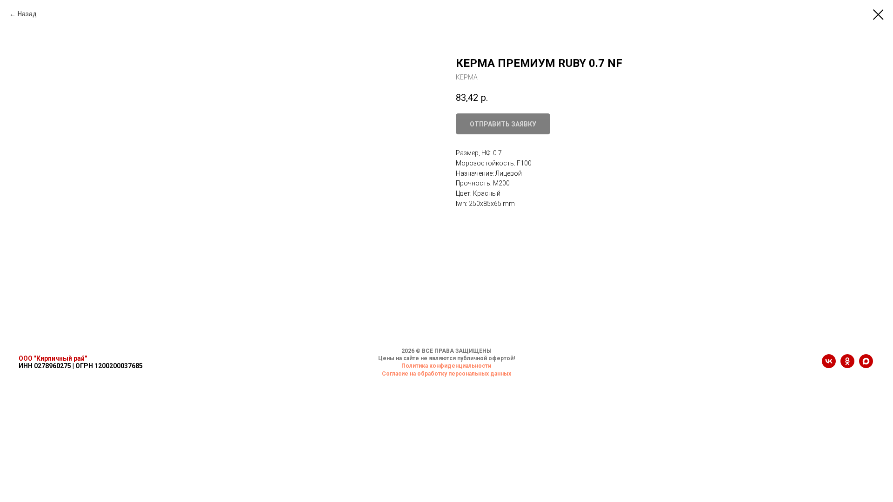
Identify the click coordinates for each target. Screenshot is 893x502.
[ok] (847, 366)
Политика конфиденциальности (446, 366)
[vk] (829, 366)
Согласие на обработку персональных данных (446, 373)
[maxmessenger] (866, 366)
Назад (27, 14)
